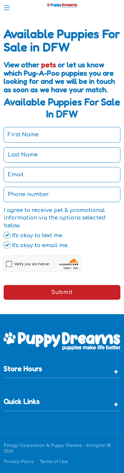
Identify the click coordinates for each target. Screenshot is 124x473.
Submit (62, 292)
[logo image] (62, 6)
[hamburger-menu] (7, 6)
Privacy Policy (19, 461)
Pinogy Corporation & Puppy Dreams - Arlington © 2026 (57, 448)
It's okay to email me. (39, 245)
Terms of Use (54, 461)
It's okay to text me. (36, 235)
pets (48, 64)
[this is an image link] (62, 340)
